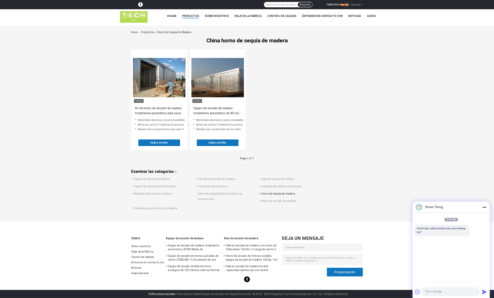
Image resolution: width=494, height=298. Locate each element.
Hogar (171, 16)
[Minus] (484, 207)
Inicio (134, 32)
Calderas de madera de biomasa (281, 186)
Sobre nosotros (217, 16)
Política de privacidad (162, 293)
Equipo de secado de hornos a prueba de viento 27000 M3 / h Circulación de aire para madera (193, 258)
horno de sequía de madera (278, 193)
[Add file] (417, 292)
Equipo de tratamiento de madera (155, 186)
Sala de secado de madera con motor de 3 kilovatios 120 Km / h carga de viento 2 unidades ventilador (251, 248)
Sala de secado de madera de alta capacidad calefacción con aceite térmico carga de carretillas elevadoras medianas (250, 269)
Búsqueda (305, 4)
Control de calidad (281, 16)
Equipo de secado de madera (152, 178)
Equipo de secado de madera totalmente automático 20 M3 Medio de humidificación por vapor (193, 248)
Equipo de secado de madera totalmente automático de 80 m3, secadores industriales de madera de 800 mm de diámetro (216, 111)
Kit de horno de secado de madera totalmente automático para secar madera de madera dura (158, 111)
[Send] (484, 292)
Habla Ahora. (334, 4)
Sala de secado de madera (277, 178)
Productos (190, 16)
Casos (371, 16)
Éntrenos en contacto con (322, 16)
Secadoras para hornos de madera (155, 208)
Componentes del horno (213, 186)
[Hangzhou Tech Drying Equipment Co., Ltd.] (134, 17)
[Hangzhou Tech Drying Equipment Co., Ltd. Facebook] (140, 4)
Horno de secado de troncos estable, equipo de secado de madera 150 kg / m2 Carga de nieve (251, 258)
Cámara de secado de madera (216, 178)
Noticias (354, 16)
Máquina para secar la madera (153, 193)
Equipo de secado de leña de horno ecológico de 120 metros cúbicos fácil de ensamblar (193, 269)
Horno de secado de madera (278, 200)
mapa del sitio (140, 273)
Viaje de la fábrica (247, 16)
